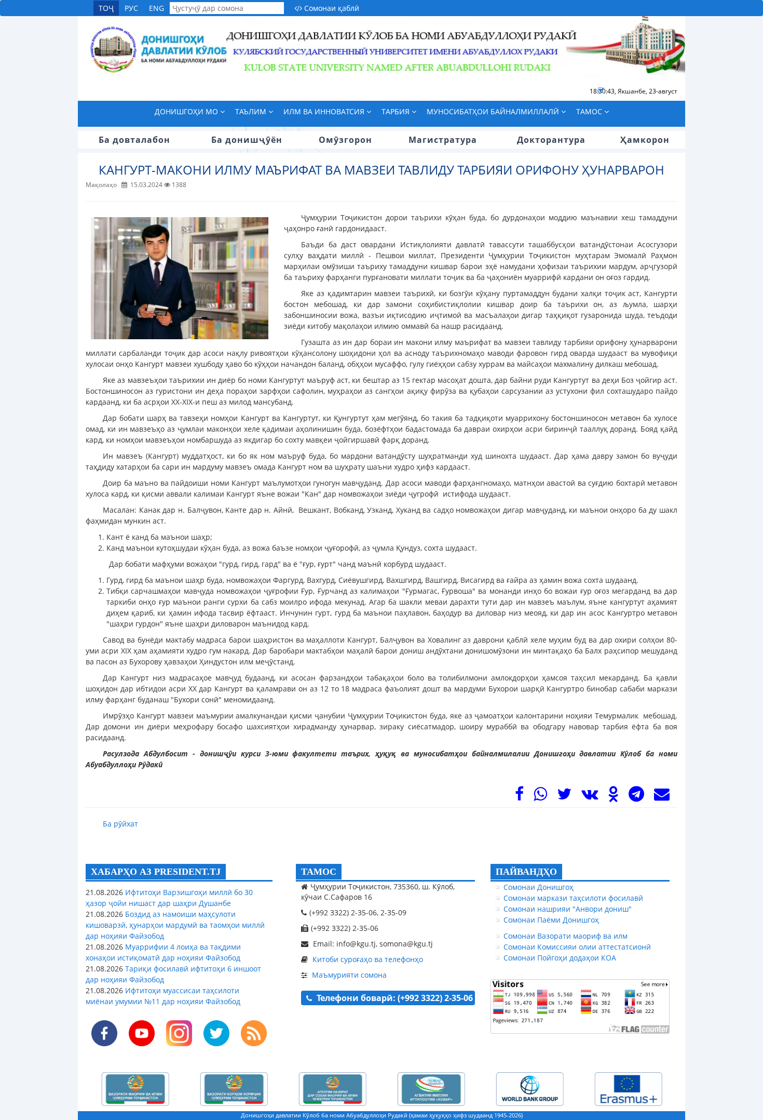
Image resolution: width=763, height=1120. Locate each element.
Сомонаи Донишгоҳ (538, 887)
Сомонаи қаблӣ (330, 8)
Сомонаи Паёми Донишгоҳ (551, 920)
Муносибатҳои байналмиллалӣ (494, 111)
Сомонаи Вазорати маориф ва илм (565, 936)
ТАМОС (318, 871)
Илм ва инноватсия (324, 111)
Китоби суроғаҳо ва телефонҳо (367, 959)
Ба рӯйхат (120, 824)
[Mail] (662, 797)
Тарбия (397, 111)
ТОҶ (106, 8)
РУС (131, 8)
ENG (156, 8)
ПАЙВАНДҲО (526, 871)
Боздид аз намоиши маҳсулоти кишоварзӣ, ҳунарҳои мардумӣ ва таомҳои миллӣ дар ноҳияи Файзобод (175, 925)
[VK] (589, 797)
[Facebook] (519, 797)
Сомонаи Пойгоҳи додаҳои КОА (559, 958)
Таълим (251, 111)
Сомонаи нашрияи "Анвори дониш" (567, 909)
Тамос (590, 111)
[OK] (613, 797)
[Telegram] (636, 797)
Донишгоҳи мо (187, 111)
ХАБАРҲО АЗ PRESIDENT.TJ (156, 871)
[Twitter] (564, 797)
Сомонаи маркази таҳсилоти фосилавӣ (573, 898)
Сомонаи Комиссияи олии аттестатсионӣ (577, 947)
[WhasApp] (540, 797)
